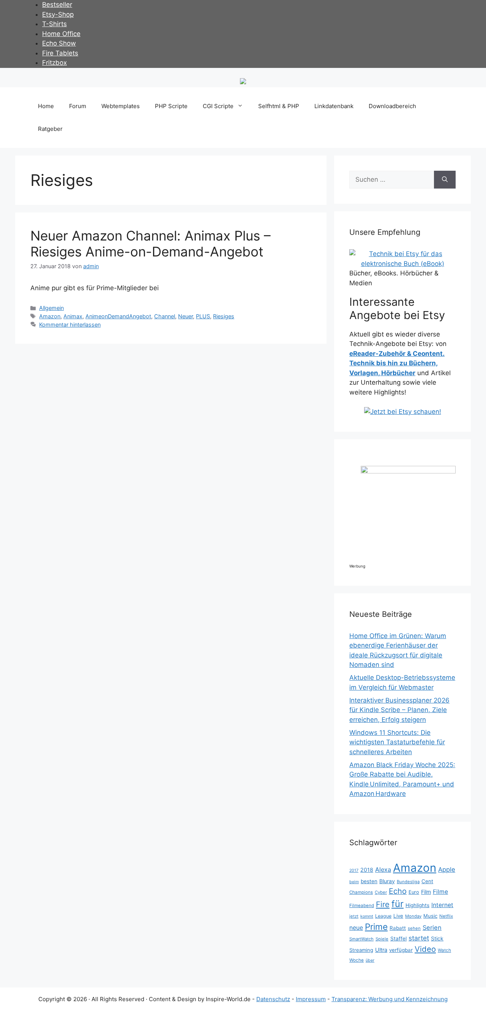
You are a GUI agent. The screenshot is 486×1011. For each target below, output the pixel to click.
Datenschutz (273, 999)
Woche (356, 960)
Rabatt (398, 928)
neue (356, 927)
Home (46, 106)
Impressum (311, 999)
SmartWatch (361, 939)
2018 (366, 869)
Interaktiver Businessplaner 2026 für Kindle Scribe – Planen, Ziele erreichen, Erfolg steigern (399, 710)
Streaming (361, 950)
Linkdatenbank (333, 106)
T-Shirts (54, 24)
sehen (414, 928)
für (397, 903)
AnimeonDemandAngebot (118, 316)
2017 (353, 870)
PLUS (203, 316)
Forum (77, 106)
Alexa (383, 869)
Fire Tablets (60, 53)
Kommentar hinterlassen (70, 324)
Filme (440, 891)
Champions (361, 892)
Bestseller (57, 4)
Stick (437, 938)
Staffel (398, 939)
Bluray (387, 881)
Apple (446, 869)
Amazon (49, 316)
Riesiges (223, 316)
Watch (444, 950)
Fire (383, 904)
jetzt (353, 916)
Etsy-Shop (58, 14)
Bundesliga (408, 881)
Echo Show (59, 43)
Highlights (417, 905)
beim (354, 881)
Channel (164, 316)
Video (425, 949)
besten (369, 881)
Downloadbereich (392, 106)
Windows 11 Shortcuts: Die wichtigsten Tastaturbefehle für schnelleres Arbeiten (397, 742)
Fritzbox (54, 62)
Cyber (381, 892)
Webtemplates (120, 106)
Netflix (446, 916)
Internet (442, 905)
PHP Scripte (171, 106)
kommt (366, 916)
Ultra (381, 950)
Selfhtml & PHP (278, 106)
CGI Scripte (218, 106)
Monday (413, 916)
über (370, 960)
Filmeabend (361, 905)
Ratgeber (50, 128)
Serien (432, 927)
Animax (72, 316)
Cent (427, 881)
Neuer (185, 316)
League (383, 916)
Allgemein (51, 308)
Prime (376, 926)
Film (426, 891)
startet (419, 938)
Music (430, 916)
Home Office (61, 34)
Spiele (382, 939)
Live (398, 916)
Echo (398, 891)
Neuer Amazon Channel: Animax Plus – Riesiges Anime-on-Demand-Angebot (150, 243)
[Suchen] (445, 180)
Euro (414, 892)
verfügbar (401, 950)
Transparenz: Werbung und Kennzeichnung (389, 999)
